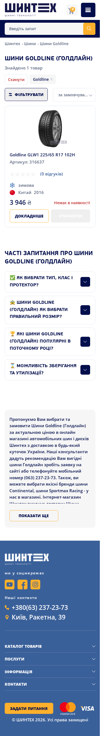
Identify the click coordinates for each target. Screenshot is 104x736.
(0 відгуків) (51, 174)
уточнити (70, 216)
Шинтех (13, 43)
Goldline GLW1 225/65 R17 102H (42, 154)
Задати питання (29, 708)
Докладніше (29, 216)
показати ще (34, 515)
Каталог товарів (23, 646)
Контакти (16, 684)
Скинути (16, 79)
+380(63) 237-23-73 (40, 607)
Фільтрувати (29, 94)
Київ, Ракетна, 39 (38, 617)
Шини (30, 43)
